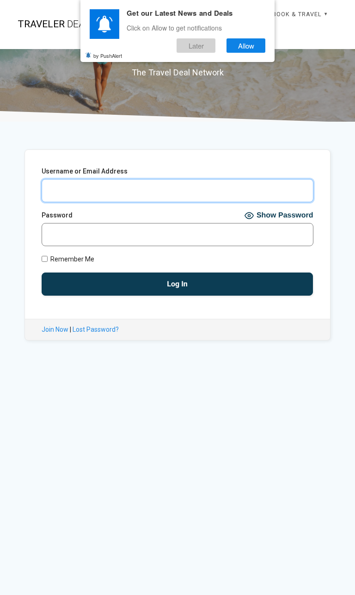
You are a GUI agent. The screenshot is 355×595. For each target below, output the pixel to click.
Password (57, 215)
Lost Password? (96, 329)
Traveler (57, 24)
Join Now (55, 329)
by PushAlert (107, 55)
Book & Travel (297, 14)
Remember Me (71, 259)
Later (196, 45)
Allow (246, 45)
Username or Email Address (85, 171)
